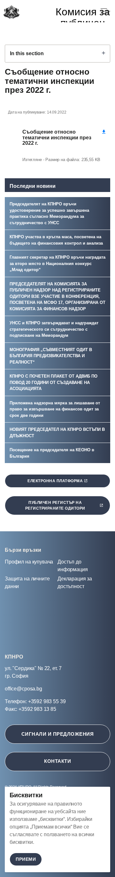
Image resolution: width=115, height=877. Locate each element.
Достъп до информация (72, 565)
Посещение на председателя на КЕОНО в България (52, 453)
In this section (27, 53)
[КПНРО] (11, 12)
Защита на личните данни (27, 582)
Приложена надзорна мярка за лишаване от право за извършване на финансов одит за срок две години (55, 409)
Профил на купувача (29, 561)
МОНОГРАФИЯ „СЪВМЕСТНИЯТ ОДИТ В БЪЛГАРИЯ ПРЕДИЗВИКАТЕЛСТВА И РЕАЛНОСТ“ (51, 356)
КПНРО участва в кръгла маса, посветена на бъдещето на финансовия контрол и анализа (56, 240)
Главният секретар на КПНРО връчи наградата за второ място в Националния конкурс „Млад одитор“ (57, 263)
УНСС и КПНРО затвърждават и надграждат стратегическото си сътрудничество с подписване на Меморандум (54, 329)
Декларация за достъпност (74, 582)
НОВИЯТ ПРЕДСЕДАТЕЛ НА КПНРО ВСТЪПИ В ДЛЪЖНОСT (57, 432)
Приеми (26, 859)
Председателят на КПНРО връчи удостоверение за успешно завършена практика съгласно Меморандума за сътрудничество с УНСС (49, 213)
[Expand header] (105, 11)
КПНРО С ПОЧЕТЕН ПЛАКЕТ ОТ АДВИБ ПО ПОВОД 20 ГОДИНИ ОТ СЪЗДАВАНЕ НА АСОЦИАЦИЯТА (53, 382)
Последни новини (33, 186)
